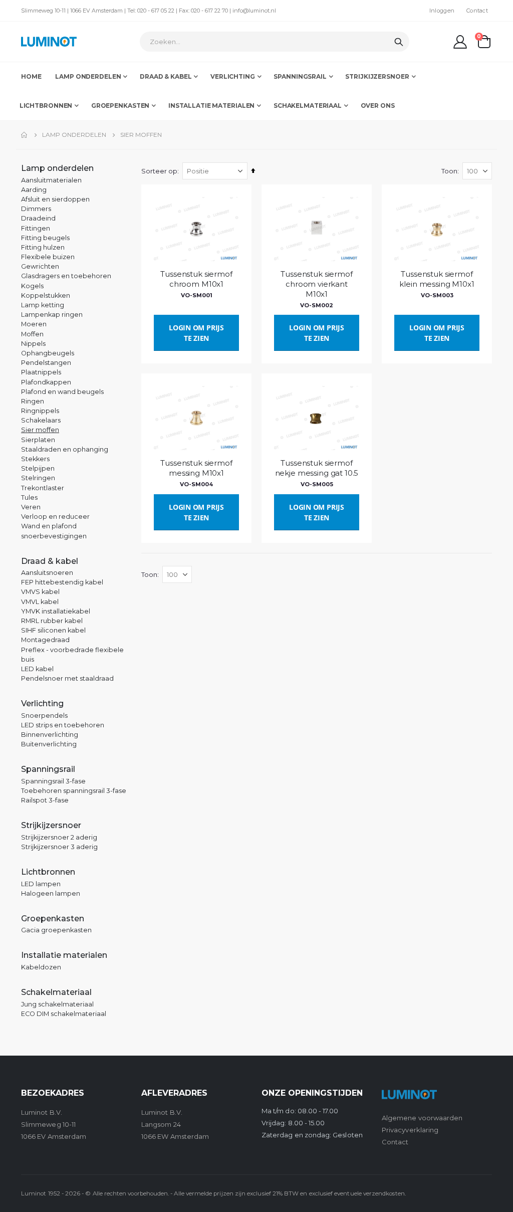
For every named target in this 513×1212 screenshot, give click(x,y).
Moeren (34, 324)
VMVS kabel (40, 591)
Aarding (34, 189)
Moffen (32, 334)
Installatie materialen (64, 955)
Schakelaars (41, 420)
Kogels (32, 286)
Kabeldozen (41, 967)
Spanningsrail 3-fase (53, 781)
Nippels (33, 343)
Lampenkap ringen (52, 314)
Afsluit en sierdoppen (55, 199)
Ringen (32, 401)
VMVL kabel (40, 601)
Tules (29, 497)
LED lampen (41, 884)
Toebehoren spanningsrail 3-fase (73, 790)
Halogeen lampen (50, 893)
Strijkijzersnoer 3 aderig (59, 847)
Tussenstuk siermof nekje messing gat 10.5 (317, 468)
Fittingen (35, 228)
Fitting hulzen (43, 247)
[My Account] (460, 42)
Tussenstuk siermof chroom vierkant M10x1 (316, 284)
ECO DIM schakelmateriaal (63, 1014)
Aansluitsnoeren (47, 572)
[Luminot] (49, 41)
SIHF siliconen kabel (53, 630)
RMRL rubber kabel (52, 621)
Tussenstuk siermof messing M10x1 (196, 468)
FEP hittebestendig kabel (62, 582)
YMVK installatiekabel (55, 611)
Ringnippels (40, 411)
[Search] (398, 42)
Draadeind (38, 218)
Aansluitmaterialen (51, 180)
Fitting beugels (45, 238)
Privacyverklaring (410, 1130)
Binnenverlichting (49, 734)
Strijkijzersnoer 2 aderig (59, 837)
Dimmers (36, 209)
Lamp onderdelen (74, 135)
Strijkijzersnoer (51, 825)
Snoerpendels (44, 715)
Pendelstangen (46, 362)
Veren (31, 507)
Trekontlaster (42, 488)
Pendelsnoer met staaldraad (67, 678)
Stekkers (35, 459)
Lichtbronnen (48, 872)
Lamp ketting (42, 305)
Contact (477, 10)
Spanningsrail (48, 769)
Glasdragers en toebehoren (66, 276)
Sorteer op (159, 171)
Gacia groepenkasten (56, 930)
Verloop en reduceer (55, 516)
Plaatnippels (41, 372)
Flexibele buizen (48, 257)
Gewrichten (40, 266)
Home (24, 135)
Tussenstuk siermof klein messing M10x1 (436, 279)
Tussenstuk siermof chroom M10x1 (196, 279)
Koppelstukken (45, 295)
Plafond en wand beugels (62, 391)
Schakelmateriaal (56, 992)
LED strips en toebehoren (62, 725)
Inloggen (441, 10)
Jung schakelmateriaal (57, 1004)
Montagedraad (45, 640)
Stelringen (38, 478)
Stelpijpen (38, 468)
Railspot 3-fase (45, 800)
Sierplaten (38, 440)
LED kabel (37, 669)
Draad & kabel (49, 561)
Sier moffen (40, 430)
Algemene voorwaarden (422, 1118)
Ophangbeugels (47, 353)
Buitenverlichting (49, 744)
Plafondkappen (46, 382)
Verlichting (42, 703)
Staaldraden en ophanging (64, 449)
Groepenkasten (52, 918)
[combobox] (274, 42)
